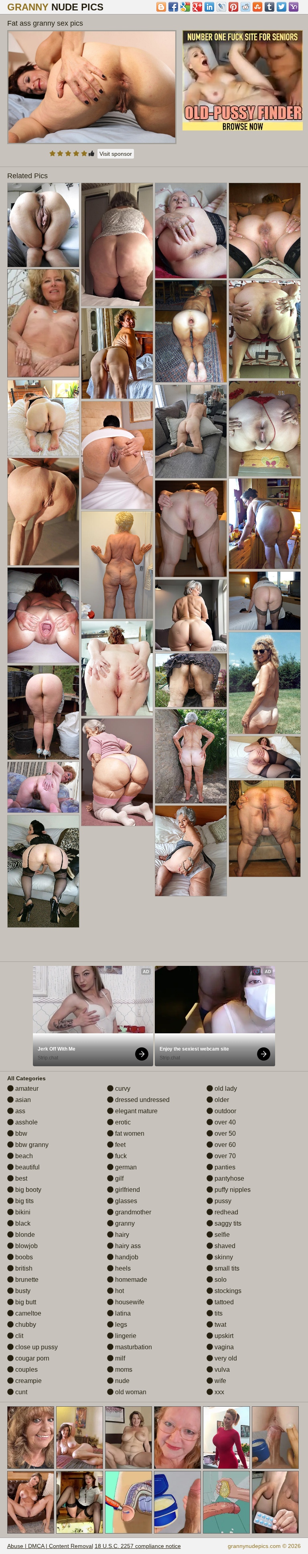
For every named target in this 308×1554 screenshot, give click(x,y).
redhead (225, 1212)
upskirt (223, 1335)
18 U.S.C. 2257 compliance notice (138, 1546)
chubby (25, 1324)
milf (119, 1358)
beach (23, 1156)
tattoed (223, 1302)
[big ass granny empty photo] (43, 712)
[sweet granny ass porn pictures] (191, 331)
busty (22, 1290)
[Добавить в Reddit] (245, 7)
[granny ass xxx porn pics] (117, 353)
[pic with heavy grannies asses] (191, 680)
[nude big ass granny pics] (265, 828)
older (221, 1099)
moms (122, 1369)
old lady (225, 1088)
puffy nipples (232, 1189)
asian (22, 1099)
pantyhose (228, 1178)
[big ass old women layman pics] (265, 429)
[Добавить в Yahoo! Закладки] (293, 7)
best (20, 1178)
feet (119, 1144)
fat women (128, 1133)
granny (124, 1223)
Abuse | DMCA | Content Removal (50, 1546)
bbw (20, 1133)
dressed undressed (141, 1099)
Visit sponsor (115, 154)
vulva (221, 1369)
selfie (221, 1234)
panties (224, 1167)
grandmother (132, 1212)
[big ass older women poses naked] (265, 600)
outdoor (224, 1111)
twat (219, 1324)
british (23, 1268)
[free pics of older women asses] (265, 329)
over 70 (224, 1156)
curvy (121, 1088)
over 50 (224, 1133)
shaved (224, 1245)
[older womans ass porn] (117, 244)
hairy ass (127, 1245)
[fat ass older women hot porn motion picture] (43, 225)
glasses (125, 1201)
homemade (130, 1279)
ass (19, 1111)
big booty (27, 1189)
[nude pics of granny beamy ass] (265, 683)
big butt (25, 1302)
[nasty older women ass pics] (191, 615)
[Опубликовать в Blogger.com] (161, 7)
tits (218, 1313)
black (22, 1223)
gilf (118, 1178)
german (125, 1167)
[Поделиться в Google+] (197, 7)
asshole (26, 1122)
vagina (223, 1347)
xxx (218, 1392)
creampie (28, 1380)
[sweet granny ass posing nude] (43, 871)
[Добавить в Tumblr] (269, 7)
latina (122, 1313)
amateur (26, 1088)
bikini (22, 1212)
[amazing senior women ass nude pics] (117, 772)
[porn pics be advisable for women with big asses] (117, 668)
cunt (20, 1392)
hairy (121, 1234)
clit (18, 1335)
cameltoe (27, 1313)
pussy (222, 1201)
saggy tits (227, 1223)
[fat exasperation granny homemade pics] (43, 787)
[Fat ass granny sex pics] (92, 87)
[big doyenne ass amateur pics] (191, 756)
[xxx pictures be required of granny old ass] (191, 851)
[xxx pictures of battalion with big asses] (265, 231)
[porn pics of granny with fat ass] (43, 512)
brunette (26, 1279)
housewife (128, 1302)
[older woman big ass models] (191, 529)
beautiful (27, 1167)
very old (225, 1358)
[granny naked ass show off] (265, 524)
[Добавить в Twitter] (281, 7)
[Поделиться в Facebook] (173, 7)
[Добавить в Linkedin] (209, 7)
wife (219, 1380)
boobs (23, 1257)
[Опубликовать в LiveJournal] (221, 7)
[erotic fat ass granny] (43, 615)
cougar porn (31, 1358)
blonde (24, 1234)
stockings (227, 1290)
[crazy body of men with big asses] (117, 455)
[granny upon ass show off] (191, 432)
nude (121, 1380)
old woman (129, 1392)
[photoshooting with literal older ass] (117, 565)
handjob (125, 1257)
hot (118, 1290)
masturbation (132, 1347)
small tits (226, 1268)
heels (122, 1268)
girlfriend (126, 1189)
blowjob (26, 1245)
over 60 (224, 1144)
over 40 (224, 1122)
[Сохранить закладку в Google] (185, 7)
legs (120, 1324)
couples (26, 1369)
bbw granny (31, 1144)
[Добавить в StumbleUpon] (257, 7)
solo (220, 1279)
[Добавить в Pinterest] (233, 7)
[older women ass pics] (43, 418)
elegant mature (135, 1111)
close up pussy (36, 1347)
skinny (223, 1257)
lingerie (124, 1335)
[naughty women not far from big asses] (265, 757)
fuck (120, 1156)
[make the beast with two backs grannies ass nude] (191, 231)
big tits (24, 1201)
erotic (122, 1122)
